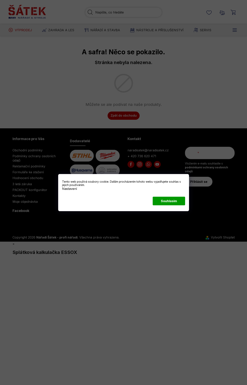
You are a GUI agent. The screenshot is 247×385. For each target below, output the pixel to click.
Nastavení (69, 188)
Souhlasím (169, 201)
